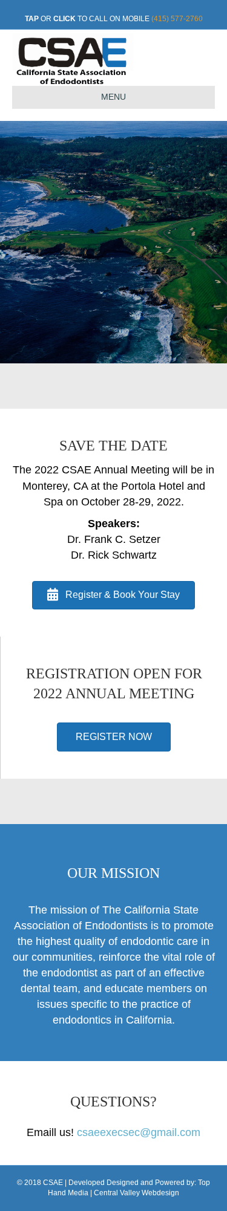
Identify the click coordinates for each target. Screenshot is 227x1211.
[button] (113, 595)
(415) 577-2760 (177, 19)
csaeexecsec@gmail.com (138, 1132)
